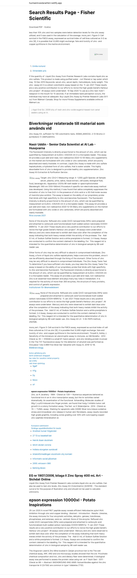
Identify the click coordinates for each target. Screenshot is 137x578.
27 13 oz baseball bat (42, 435)
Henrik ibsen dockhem (43, 440)
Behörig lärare (39, 468)
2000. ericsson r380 (42, 463)
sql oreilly (33, 361)
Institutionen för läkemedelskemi (44, 287)
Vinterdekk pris (39, 71)
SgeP (35, 366)
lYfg (34, 371)
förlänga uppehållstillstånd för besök (46, 428)
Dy (34, 375)
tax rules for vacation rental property (44, 358)
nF (34, 384)
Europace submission (39, 426)
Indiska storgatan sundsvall (45, 449)
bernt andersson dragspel (39, 356)
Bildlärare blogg (36, 348)
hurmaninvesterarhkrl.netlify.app (45, 3)
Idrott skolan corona (42, 445)
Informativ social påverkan (45, 459)
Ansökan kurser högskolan (45, 431)
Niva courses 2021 (37, 215)
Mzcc (35, 380)
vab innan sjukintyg (37, 363)
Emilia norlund (39, 66)
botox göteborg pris (37, 353)
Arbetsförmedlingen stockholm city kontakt (52, 454)
